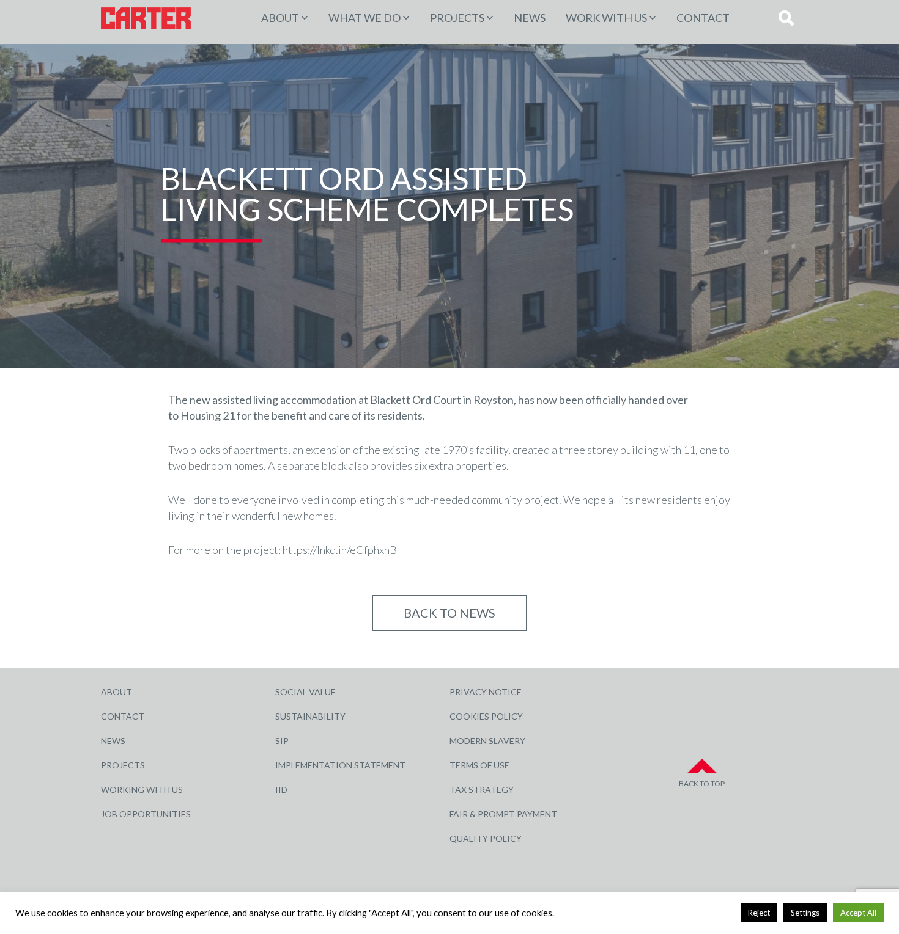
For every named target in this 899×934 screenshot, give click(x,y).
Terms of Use (479, 765)
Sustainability (310, 716)
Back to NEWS (449, 612)
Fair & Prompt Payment (503, 814)
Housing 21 (207, 415)
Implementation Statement (340, 765)
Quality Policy (486, 838)
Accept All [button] (858, 913)
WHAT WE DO (364, 17)
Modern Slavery (487, 740)
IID (281, 789)
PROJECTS (457, 17)
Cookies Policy (486, 716)
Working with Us (142, 789)
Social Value (305, 692)
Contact (703, 17)
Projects (123, 765)
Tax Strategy (482, 789)
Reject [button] (759, 913)
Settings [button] (805, 913)
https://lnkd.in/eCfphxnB (340, 549)
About (280, 17)
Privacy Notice (486, 692)
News (530, 17)
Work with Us (606, 17)
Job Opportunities (146, 814)
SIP (282, 740)
